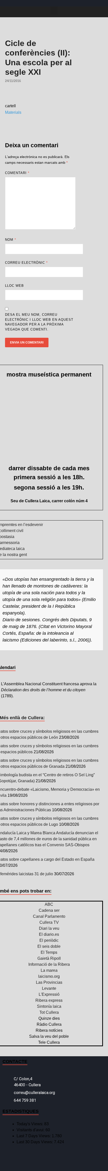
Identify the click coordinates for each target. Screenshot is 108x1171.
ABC (49, 904)
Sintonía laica (49, 1006)
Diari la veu (49, 928)
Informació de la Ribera (49, 964)
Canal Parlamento (49, 916)
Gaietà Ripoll (49, 958)
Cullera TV (49, 922)
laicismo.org (49, 976)
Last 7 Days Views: (34, 1136)
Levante (49, 988)
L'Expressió (49, 994)
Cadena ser (49, 910)
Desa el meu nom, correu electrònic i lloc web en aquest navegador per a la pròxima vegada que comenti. (39, 322)
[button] (54, 10)
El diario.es (49, 934)
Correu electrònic (26, 262)
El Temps (49, 952)
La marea (49, 970)
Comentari (17, 173)
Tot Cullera (49, 1012)
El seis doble (49, 946)
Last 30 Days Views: (35, 1142)
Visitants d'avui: (31, 1130)
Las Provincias (49, 982)
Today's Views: (30, 1124)
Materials (13, 112)
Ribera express (49, 1000)
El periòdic (49, 940)
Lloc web (14, 286)
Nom (10, 240)
